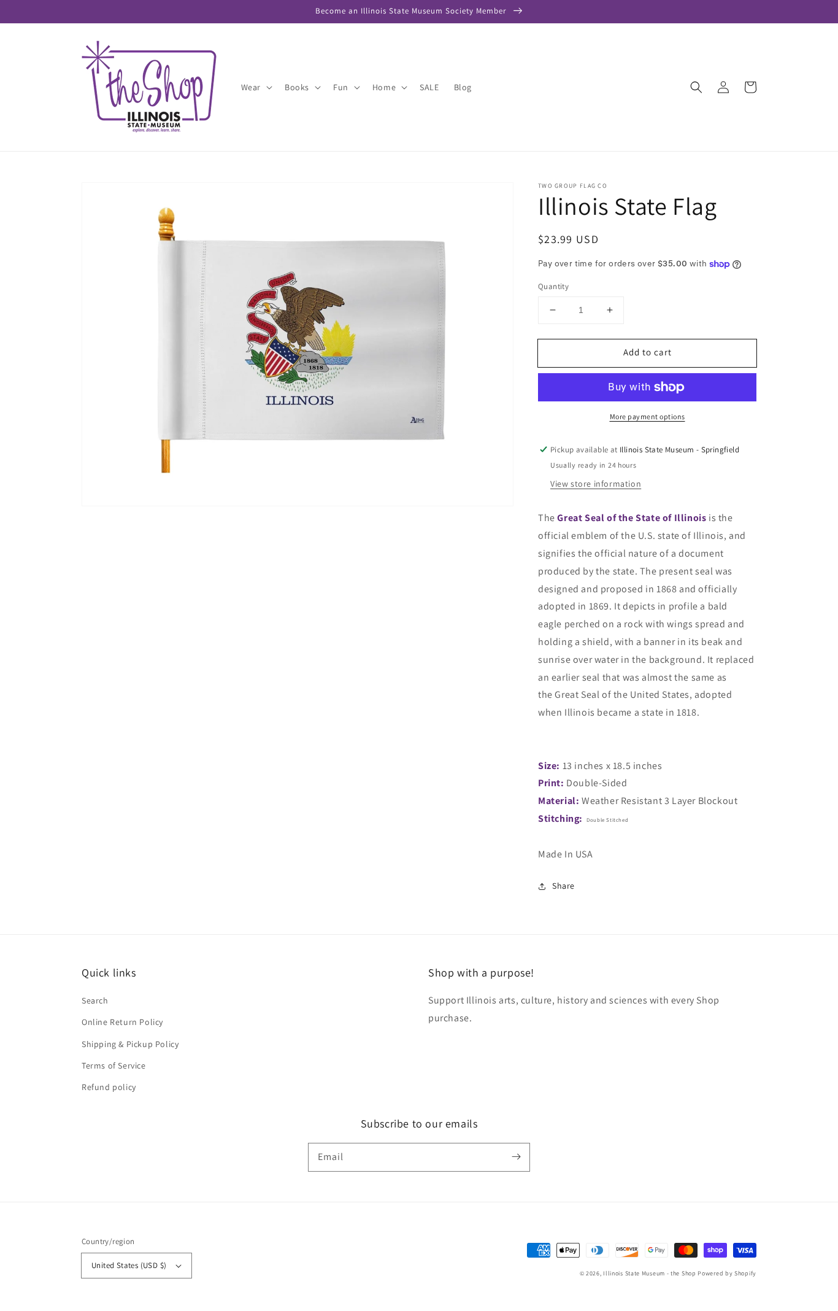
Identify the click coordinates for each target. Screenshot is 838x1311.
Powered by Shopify (727, 1273)
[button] (696, 87)
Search (95, 1000)
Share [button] (563, 885)
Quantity (553, 286)
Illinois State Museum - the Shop (649, 1273)
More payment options (647, 416)
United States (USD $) (128, 1265)
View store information (595, 483)
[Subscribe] (515, 1156)
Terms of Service (114, 1065)
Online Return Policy (122, 1021)
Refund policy (109, 1086)
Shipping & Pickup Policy (130, 1044)
